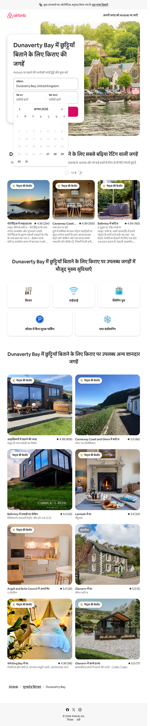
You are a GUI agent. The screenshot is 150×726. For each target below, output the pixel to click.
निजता (70, 719)
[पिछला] (67, 173)
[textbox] (29, 100)
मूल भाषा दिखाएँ (100, 4)
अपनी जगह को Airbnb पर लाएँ (120, 15)
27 (47, 154)
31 (26, 161)
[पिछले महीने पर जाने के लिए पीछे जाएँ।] (20, 109)
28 (55, 154)
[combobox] (45, 86)
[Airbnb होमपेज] (16, 15)
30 (19, 161)
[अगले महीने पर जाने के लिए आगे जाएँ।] (62, 109)
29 (62, 154)
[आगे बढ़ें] (80, 173)
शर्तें (78, 719)
